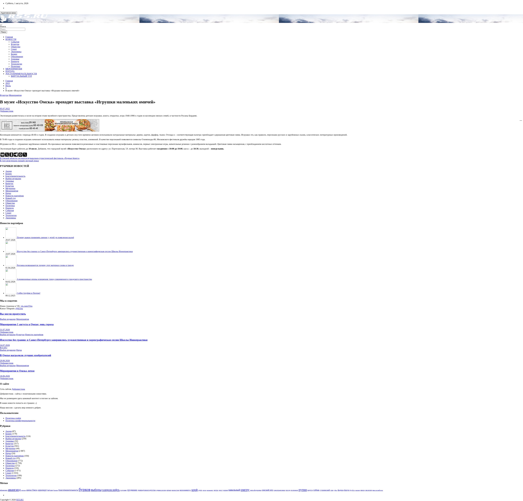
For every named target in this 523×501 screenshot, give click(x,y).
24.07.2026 (5, 345)
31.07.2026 (5, 329)
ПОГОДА (10, 71)
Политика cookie (13, 418)
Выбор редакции (13, 178)
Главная (9, 37)
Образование (17, 56)
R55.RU (3, 347)
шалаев (357, 490)
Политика (15, 66)
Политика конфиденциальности (20, 420)
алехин (23, 490)
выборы (96, 489)
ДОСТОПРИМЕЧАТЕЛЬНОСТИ (21, 74)
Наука (8, 193)
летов (204, 490)
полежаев (294, 490)
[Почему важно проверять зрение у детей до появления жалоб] (11, 237)
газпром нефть (111, 489)
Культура (15, 44)
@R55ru (19, 308)
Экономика (16, 51)
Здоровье (15, 59)
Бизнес (14, 54)
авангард (14, 489)
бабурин (50, 490)
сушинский (325, 490)
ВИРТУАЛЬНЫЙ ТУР (21, 76)
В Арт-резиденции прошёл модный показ (19, 161)
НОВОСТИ (10, 39)
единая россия (161, 490)
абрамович (3, 490)
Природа (15, 61)
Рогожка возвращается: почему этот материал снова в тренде (45, 265)
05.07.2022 (5, 108)
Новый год (10, 198)
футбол (352, 490)
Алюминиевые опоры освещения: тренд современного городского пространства (54, 279)
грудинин (132, 490)
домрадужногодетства (147, 490)
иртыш (168, 490)
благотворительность (68, 490)
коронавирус (185, 490)
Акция (8, 171)
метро (216, 490)
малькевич (210, 490)
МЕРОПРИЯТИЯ (13, 69)
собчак (316, 490)
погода (288, 490)
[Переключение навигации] (1, 24)
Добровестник (6, 111)
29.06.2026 (5, 360)
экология (368, 490)
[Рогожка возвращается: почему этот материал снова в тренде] (11, 265)
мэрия (225, 490)
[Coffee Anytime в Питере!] (11, 293)
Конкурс (9, 183)
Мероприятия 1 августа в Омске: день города (27, 324)
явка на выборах (377, 490)
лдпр (200, 490)
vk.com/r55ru (26, 306)
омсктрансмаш (279, 490)
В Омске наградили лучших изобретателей (25, 355)
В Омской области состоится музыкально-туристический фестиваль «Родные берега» (40, 158)
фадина (341, 490)
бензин (55, 490)
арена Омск (31, 490)
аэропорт (42, 490)
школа (362, 490)
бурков (84, 489)
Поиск (3, 26)
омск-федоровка (255, 490)
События (15, 42)
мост (221, 490)
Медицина (10, 188)
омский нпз (267, 490)
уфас (335, 490)
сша (331, 490)
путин (303, 489)
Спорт (14, 49)
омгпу (245, 489)
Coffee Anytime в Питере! (28, 293)
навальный (234, 489)
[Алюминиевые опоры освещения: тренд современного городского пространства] (11, 279)
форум (346, 490)
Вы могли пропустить (13, 313)
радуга (310, 490)
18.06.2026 (5, 376)
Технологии (16, 64)
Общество (15, 47)
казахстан (175, 490)
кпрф (194, 489)
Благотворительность (15, 176)
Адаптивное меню (8, 13)
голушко (123, 490)
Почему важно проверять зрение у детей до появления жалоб (45, 237)
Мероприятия (15, 95)
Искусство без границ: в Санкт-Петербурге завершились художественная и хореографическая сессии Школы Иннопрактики (75, 251)
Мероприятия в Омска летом (17, 370)
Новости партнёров (14, 196)
